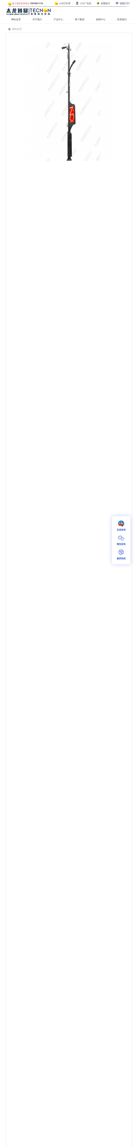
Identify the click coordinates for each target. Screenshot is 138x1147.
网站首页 (16, 19)
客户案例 (79, 19)
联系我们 (122, 19)
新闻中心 (101, 19)
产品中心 (58, 19)
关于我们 (37, 19)
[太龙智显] (29, 11)
